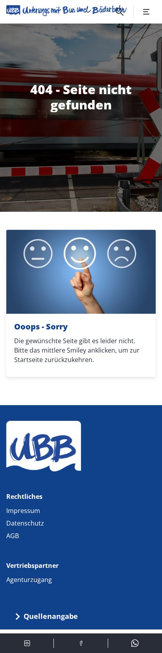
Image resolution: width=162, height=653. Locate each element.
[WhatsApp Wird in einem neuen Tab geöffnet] (135, 643)
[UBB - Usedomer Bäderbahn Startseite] (66, 10)
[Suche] (119, 11)
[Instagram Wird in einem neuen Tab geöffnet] (27, 643)
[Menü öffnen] (146, 11)
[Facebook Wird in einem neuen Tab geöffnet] (81, 643)
